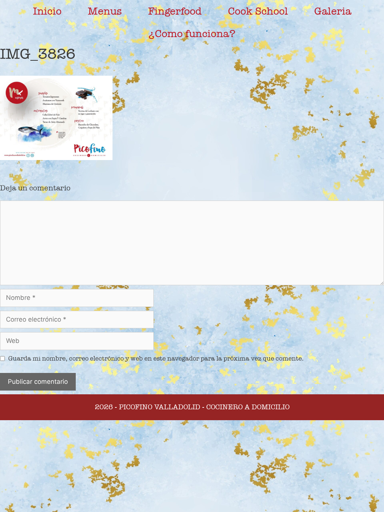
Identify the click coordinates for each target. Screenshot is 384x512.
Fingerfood (175, 11)
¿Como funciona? (192, 34)
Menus (105, 11)
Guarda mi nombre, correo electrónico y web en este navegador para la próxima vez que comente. (156, 358)
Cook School (258, 11)
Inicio (47, 11)
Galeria (332, 11)
